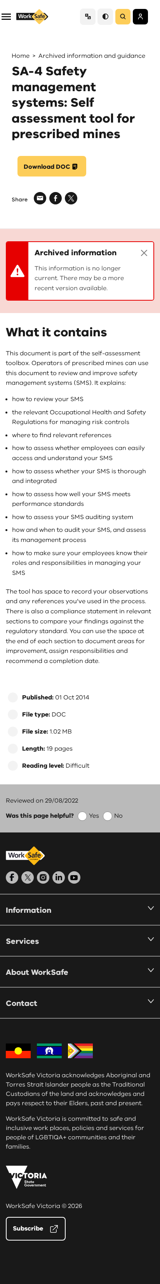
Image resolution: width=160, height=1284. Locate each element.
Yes (94, 816)
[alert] (80, 271)
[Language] (88, 16)
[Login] (140, 16)
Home (21, 56)
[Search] (122, 16)
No (118, 816)
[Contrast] (105, 16)
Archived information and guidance (91, 56)
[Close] (144, 253)
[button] (6, 16)
